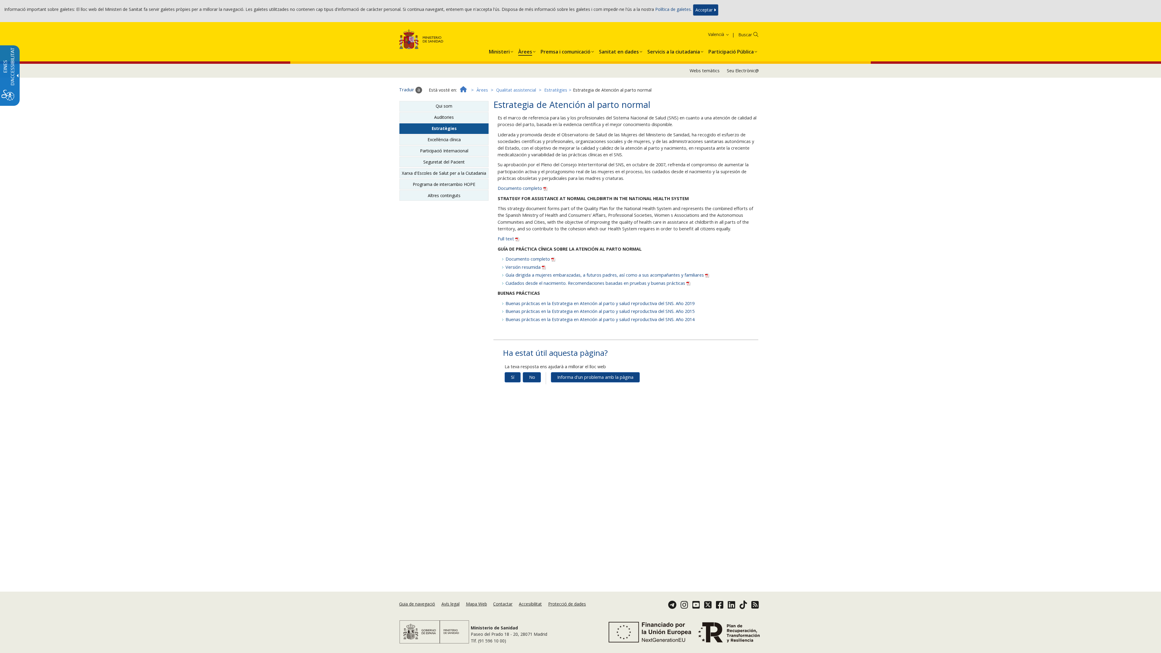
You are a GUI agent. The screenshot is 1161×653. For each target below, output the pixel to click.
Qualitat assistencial (516, 90)
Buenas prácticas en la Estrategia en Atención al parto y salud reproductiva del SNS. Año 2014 (600, 319)
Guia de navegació (417, 604)
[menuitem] (499, 50)
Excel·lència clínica (444, 139)
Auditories (444, 117)
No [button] (532, 377)
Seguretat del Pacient (444, 162)
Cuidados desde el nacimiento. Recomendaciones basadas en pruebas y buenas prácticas (596, 283)
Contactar (502, 604)
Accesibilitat (530, 604)
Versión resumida (524, 267)
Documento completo (520, 188)
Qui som (444, 106)
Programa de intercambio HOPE (444, 184)
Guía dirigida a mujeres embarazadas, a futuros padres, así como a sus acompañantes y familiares (605, 275)
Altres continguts (444, 195)
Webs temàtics (705, 70)
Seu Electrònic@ (743, 70)
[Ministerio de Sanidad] (421, 40)
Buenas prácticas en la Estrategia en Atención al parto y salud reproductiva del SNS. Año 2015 (600, 311)
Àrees (482, 90)
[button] (708, 34)
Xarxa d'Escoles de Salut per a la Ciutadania (444, 173)
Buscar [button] (745, 34)
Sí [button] (512, 377)
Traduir (407, 90)
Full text (506, 239)
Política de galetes (673, 9)
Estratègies (555, 90)
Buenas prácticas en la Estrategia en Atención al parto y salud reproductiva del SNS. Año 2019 (600, 303)
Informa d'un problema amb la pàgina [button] (595, 377)
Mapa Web (476, 604)
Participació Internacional (444, 151)
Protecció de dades (567, 604)
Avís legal (450, 604)
